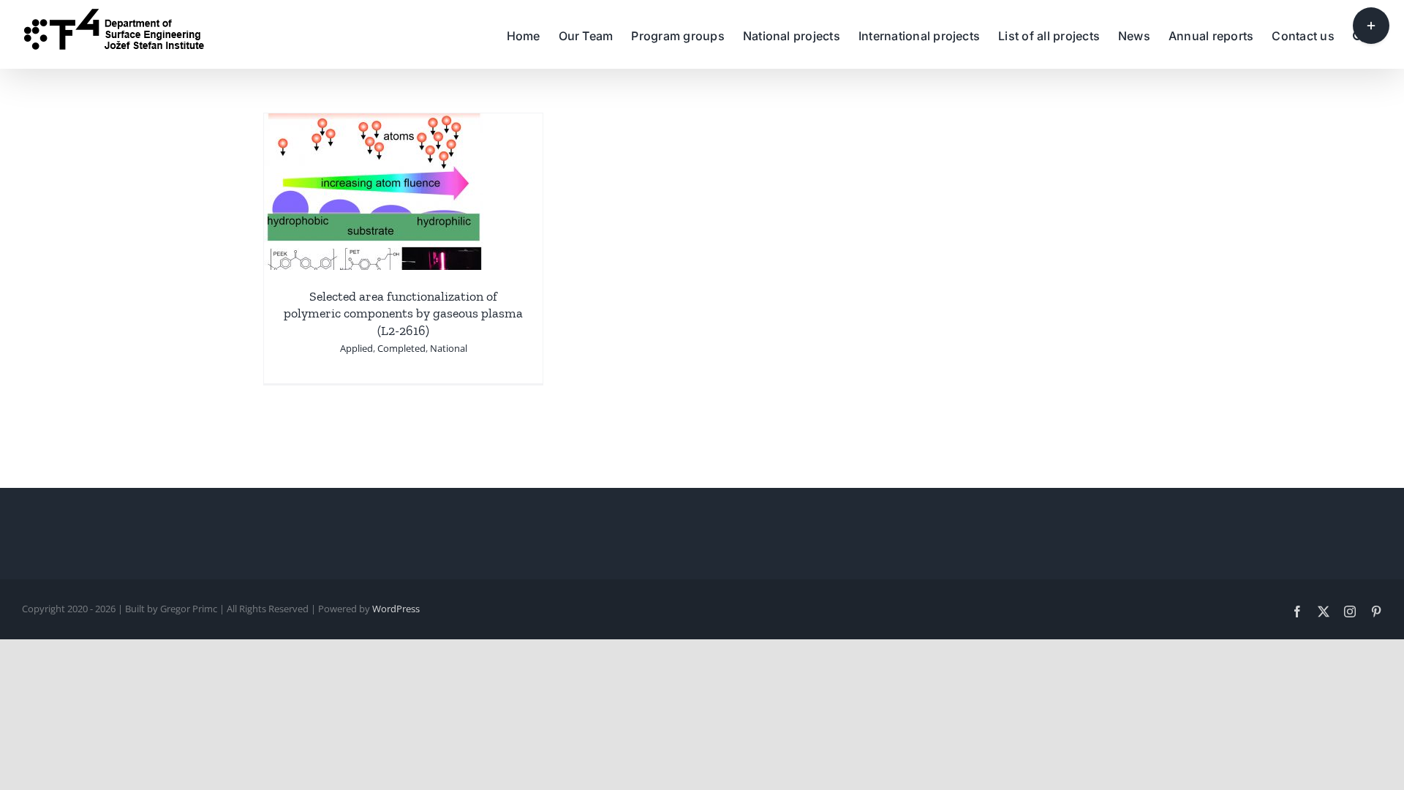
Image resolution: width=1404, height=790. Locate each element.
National (448, 348)
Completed (401, 348)
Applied (356, 348)
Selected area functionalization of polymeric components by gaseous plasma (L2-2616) (403, 313)
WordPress (396, 608)
